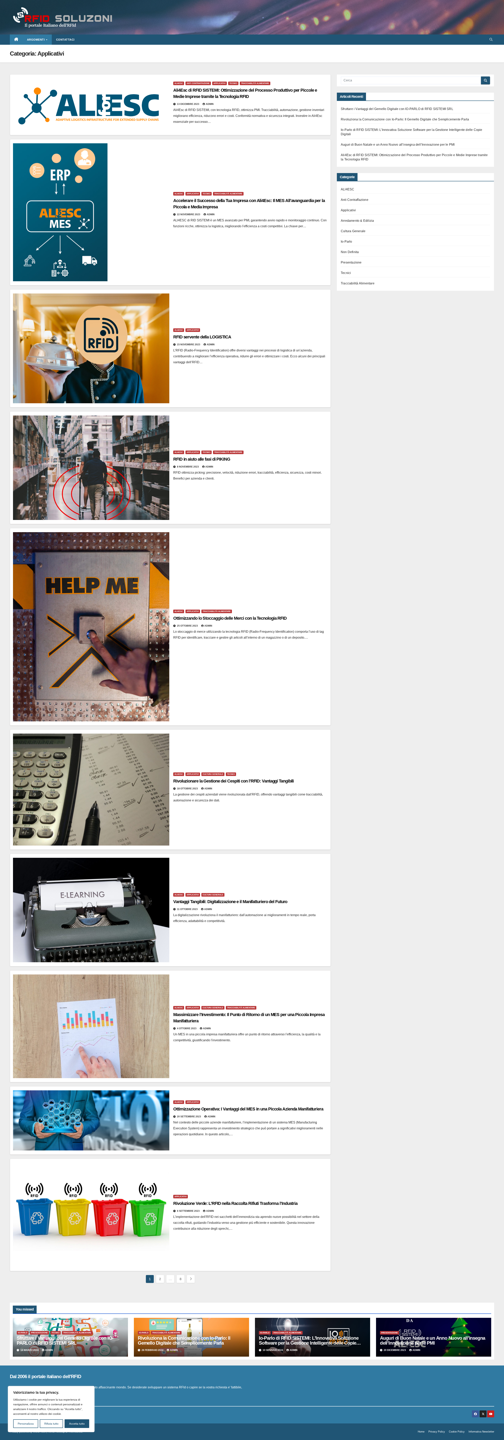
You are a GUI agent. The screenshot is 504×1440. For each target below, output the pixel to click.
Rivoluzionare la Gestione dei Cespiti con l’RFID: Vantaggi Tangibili (233, 781)
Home (421, 1431)
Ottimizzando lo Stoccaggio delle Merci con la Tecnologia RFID (230, 618)
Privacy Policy (436, 1431)
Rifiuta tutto (51, 1423)
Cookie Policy (457, 1431)
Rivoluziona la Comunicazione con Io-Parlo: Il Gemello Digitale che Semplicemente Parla (405, 119)
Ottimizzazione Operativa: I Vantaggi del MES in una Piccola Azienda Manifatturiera (248, 1109)
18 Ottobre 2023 (187, 788)
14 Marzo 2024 (29, 1350)
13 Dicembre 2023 (188, 104)
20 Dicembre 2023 (395, 1350)
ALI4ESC (178, 83)
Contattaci (65, 39)
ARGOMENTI (36, 39)
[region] (51, 1409)
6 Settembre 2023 (188, 1211)
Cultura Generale (213, 774)
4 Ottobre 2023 (187, 1028)
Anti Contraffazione (198, 83)
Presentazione (351, 262)
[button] (491, 39)
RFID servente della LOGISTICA (202, 336)
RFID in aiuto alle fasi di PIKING (201, 459)
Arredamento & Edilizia (357, 220)
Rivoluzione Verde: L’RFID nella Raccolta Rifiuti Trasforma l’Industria (235, 1203)
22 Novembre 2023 (189, 214)
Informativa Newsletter (481, 1431)
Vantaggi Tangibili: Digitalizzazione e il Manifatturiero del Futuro (230, 901)
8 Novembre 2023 (188, 466)
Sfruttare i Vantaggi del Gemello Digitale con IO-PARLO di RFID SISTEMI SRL (397, 109)
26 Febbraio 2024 (153, 1350)
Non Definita (350, 252)
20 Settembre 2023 (189, 1116)
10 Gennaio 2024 (273, 1350)
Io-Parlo (346, 241)
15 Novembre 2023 (189, 344)
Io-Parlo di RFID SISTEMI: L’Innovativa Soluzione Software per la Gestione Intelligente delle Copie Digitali (308, 1343)
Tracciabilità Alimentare (255, 83)
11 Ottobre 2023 (187, 909)
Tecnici (233, 83)
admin (210, 104)
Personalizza (26, 1423)
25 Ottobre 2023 (187, 625)
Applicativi (219, 83)
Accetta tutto (77, 1423)
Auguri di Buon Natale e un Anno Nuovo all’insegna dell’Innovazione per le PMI (398, 144)
